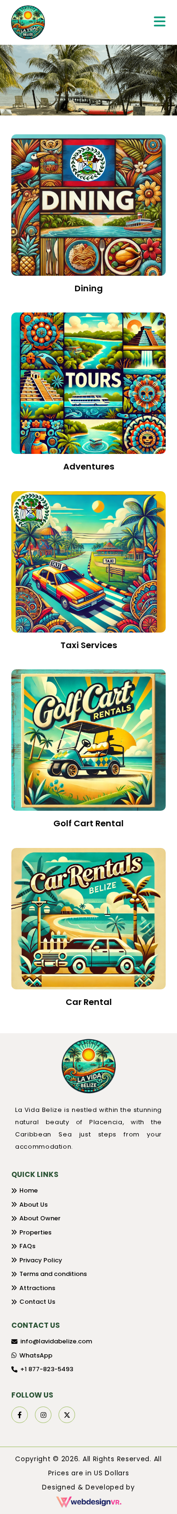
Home (28, 1190)
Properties (35, 1232)
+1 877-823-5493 (46, 1369)
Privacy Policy (40, 1260)
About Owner (39, 1218)
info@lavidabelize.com (56, 1341)
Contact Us (37, 1301)
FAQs (27, 1246)
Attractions (37, 1288)
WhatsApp (35, 1355)
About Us (33, 1204)
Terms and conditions (53, 1273)
